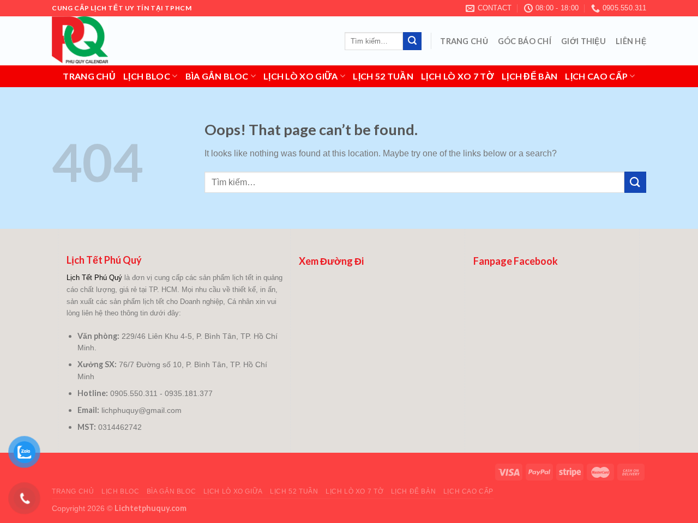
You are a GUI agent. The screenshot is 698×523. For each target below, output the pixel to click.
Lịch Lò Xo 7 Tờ (457, 76)
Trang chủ (89, 76)
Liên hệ (631, 41)
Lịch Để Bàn (530, 76)
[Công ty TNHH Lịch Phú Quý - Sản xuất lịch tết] (106, 40)
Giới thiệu (583, 41)
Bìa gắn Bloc (217, 76)
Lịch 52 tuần (383, 76)
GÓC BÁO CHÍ (524, 41)
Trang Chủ (464, 41)
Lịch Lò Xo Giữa (300, 76)
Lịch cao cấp (596, 76)
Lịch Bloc (146, 76)
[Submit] (412, 41)
